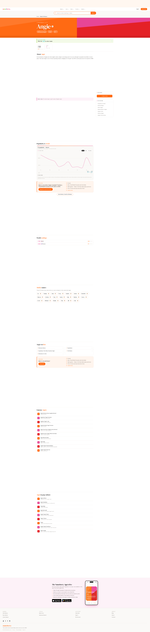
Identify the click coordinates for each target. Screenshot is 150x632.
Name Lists (41, 612)
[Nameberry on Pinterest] (7, 620)
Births (86, 150)
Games (82, 9)
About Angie (100, 107)
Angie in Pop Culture (102, 115)
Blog (113, 612)
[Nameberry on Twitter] (3, 620)
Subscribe (144, 9)
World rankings (101, 105)
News (71, 9)
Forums (77, 9)
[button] (104, 96)
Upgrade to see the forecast (45, 189)
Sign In (137, 9)
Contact (113, 616)
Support (24, 629)
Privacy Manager (19, 629)
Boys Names (5, 614)
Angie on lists (100, 111)
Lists (67, 9)
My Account (78, 616)
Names (61, 9)
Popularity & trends (101, 103)
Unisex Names (5, 616)
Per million (90, 150)
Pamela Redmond (41, 22)
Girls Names (5, 612)
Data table (40, 175)
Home (38, 16)
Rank (83, 150)
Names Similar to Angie (102, 109)
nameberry (7, 625)
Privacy (13, 629)
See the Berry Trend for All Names (65, 194)
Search (93, 13)
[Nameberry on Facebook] (5, 620)
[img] (65, 161)
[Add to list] (52, 26)
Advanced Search (42, 614)
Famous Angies (101, 113)
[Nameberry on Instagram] (9, 620)
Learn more (70, 190)
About (113, 614)
